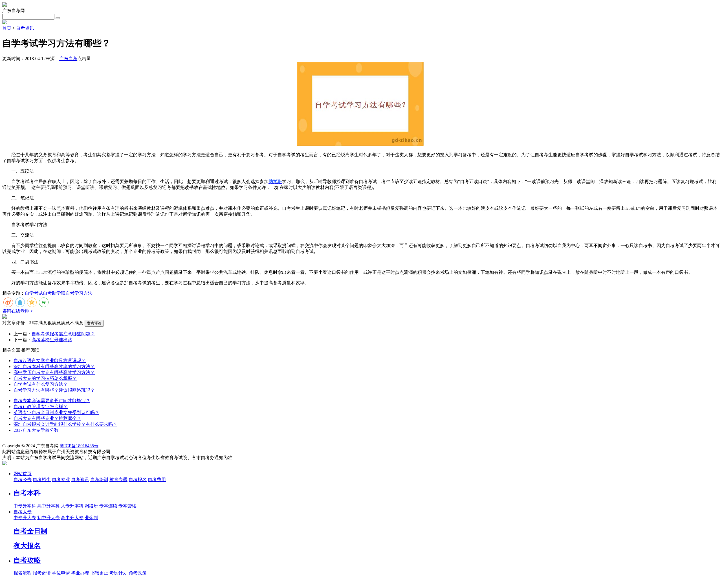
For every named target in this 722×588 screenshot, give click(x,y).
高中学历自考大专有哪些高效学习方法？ (54, 372)
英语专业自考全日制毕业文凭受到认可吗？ (56, 412)
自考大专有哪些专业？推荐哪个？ (47, 418)
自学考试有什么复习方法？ (41, 384)
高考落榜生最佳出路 (52, 339)
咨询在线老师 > (17, 311)
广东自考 (68, 58)
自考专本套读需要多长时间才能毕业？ (52, 400)
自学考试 (34, 293)
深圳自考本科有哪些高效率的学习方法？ (54, 366)
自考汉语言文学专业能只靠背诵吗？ (50, 360)
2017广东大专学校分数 (36, 430)
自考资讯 (25, 28)
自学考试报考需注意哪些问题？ (63, 333)
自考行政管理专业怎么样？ (41, 406)
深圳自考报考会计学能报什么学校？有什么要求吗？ (65, 424)
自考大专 (23, 511)
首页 (6, 28)
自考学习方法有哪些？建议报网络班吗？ (54, 390)
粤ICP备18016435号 (79, 445)
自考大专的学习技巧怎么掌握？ (45, 378)
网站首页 (23, 473)
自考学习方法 (79, 293)
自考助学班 (54, 293)
